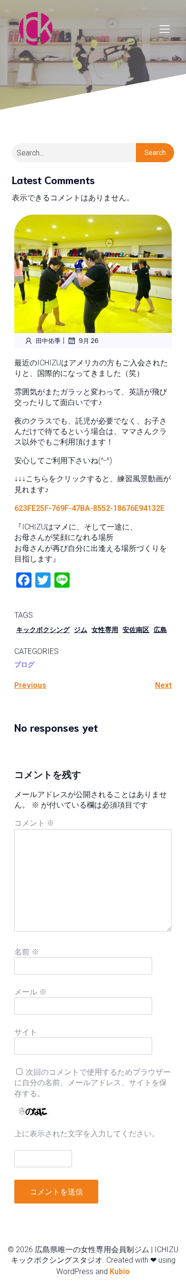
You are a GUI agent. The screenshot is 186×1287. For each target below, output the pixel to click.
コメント (34, 823)
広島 (160, 629)
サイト (25, 1032)
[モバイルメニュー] (164, 28)
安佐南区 (136, 629)
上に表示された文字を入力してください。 (86, 1133)
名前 (26, 951)
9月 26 (89, 340)
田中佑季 (48, 340)
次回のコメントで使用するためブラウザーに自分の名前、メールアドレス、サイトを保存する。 (92, 1083)
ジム (80, 629)
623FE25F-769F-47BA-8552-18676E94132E (89, 508)
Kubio (120, 1271)
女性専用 (105, 629)
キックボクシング (43, 629)
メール (30, 991)
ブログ (24, 664)
